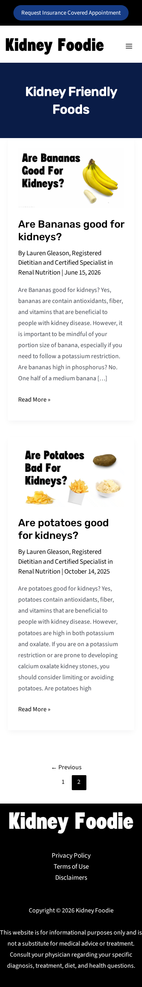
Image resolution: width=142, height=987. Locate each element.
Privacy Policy (71, 855)
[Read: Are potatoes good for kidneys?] (71, 476)
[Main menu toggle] (129, 46)
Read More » (34, 399)
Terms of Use (71, 866)
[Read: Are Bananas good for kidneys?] (71, 178)
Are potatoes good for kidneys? (63, 529)
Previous (66, 767)
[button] (71, 13)
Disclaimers (71, 877)
